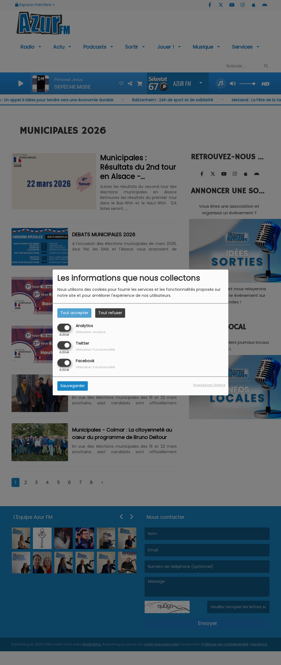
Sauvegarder (72, 386)
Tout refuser (110, 312)
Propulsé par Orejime (209, 385)
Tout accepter (74, 312)
